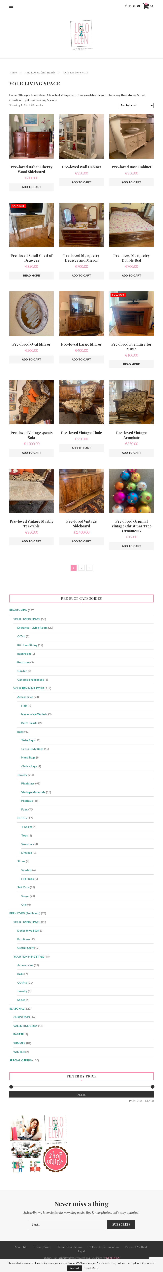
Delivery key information (104, 1247)
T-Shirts (26, 826)
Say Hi (81, 1251)
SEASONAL (16, 1008)
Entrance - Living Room (32, 627)
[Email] (138, 6)
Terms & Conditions (69, 1247)
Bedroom (23, 662)
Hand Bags (28, 757)
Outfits (22, 818)
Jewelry (22, 775)
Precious (27, 800)
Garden (22, 671)
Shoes (21, 861)
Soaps (25, 896)
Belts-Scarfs (29, 723)
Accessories (25, 697)
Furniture (23, 939)
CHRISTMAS (21, 1017)
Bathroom (24, 653)
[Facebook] (126, 6)
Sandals (26, 870)
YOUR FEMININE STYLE (28, 688)
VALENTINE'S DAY (25, 1025)
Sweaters (27, 844)
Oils (24, 904)
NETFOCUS (112, 1257)
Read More (91, 1268)
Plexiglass (28, 783)
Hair (24, 705)
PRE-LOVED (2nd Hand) (39, 72)
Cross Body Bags (32, 749)
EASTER (18, 1034)
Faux (24, 809)
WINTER (19, 1051)
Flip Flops (27, 878)
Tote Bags (28, 740)
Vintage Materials (33, 792)
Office (21, 636)
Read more (31, 275)
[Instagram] (130, 6)
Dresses (26, 852)
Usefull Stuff (25, 947)
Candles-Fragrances (30, 679)
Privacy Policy (42, 1247)
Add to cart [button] (31, 187)
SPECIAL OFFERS (20, 1060)
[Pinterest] (134, 6)
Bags (20, 731)
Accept (74, 1268)
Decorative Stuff (28, 930)
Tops (24, 835)
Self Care (23, 887)
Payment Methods (136, 1247)
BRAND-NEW (18, 610)
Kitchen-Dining (27, 645)
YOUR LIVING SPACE (26, 619)
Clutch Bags (29, 766)
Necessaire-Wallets (34, 714)
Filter (81, 1094)
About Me (21, 1247)
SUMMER (19, 1043)
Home (13, 72)
